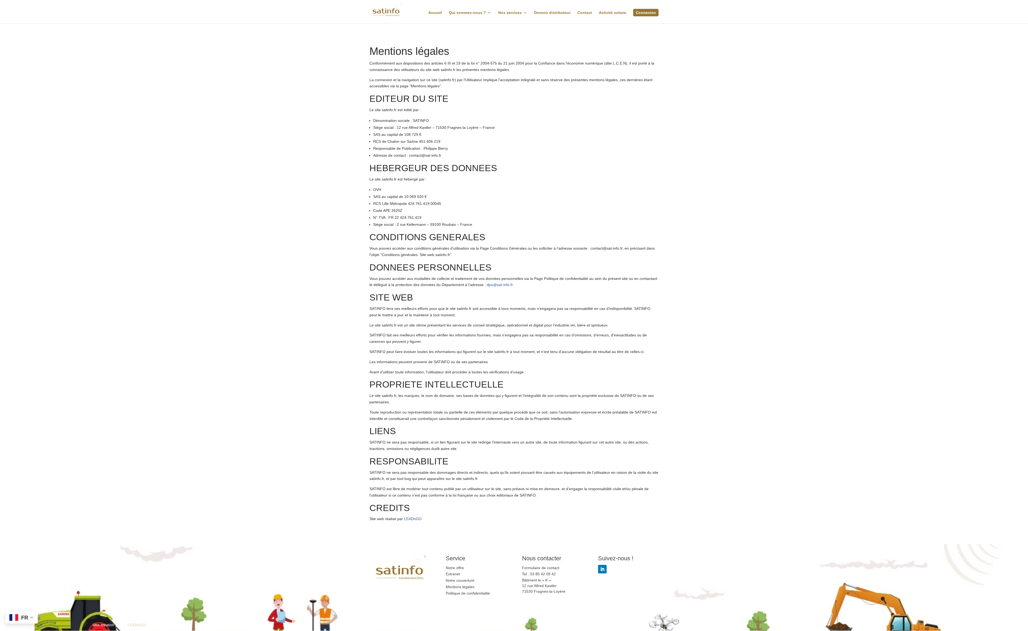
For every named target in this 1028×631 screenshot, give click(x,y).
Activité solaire (612, 13)
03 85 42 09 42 (543, 574)
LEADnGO (413, 519)
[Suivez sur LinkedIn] (602, 569)
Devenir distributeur (552, 13)
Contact (584, 13)
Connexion (646, 12)
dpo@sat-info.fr (500, 285)
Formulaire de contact (540, 568)
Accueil (435, 13)
